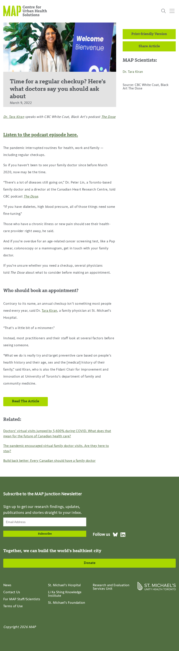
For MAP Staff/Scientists (21, 599)
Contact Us (11, 592)
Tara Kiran (49, 311)
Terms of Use (13, 606)
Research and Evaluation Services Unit (111, 587)
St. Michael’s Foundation (66, 603)
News (7, 585)
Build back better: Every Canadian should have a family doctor (49, 461)
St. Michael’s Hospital (64, 585)
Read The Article (25, 401)
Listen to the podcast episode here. (40, 135)
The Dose (108, 117)
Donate (89, 563)
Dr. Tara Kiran (13, 117)
